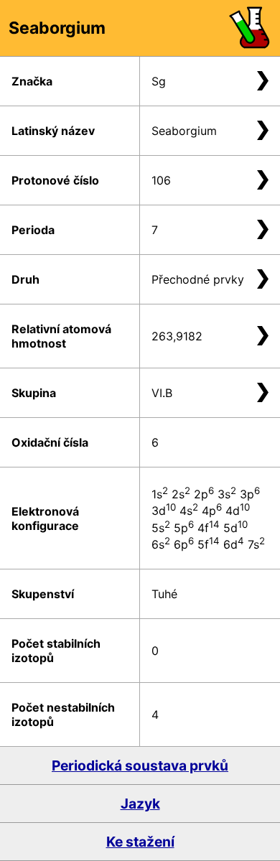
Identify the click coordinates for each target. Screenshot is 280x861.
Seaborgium (184, 131)
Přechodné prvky (197, 279)
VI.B (161, 393)
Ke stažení (140, 841)
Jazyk (140, 803)
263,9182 (176, 336)
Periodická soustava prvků (140, 765)
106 (161, 180)
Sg (158, 81)
